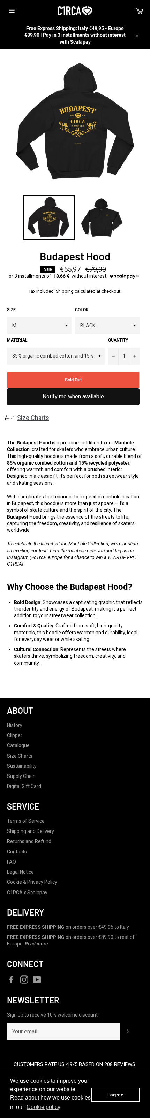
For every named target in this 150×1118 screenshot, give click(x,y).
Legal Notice (20, 872)
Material (17, 340)
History (14, 725)
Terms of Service (26, 821)
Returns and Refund (29, 841)
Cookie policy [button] (43, 1107)
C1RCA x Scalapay (27, 892)
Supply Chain (21, 776)
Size (11, 309)
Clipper (14, 735)
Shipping (65, 291)
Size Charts (33, 417)
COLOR (82, 309)
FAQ (11, 862)
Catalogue (18, 745)
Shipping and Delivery (30, 831)
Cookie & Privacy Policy (32, 882)
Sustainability (22, 766)
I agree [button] (115, 1094)
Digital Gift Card (24, 786)
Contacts (17, 852)
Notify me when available (73, 396)
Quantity (118, 340)
